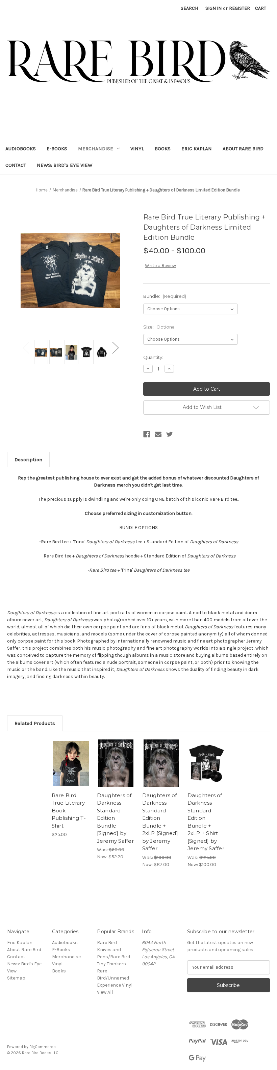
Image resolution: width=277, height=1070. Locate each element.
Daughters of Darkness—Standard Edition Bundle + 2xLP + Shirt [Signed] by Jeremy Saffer (205, 822)
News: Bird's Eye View (64, 165)
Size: (159, 327)
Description (28, 459)
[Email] (158, 434)
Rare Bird (107, 942)
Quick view (70, 755)
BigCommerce (42, 1046)
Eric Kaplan (196, 149)
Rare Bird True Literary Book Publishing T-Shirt (69, 810)
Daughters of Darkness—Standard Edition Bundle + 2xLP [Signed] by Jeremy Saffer (160, 822)
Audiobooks (20, 149)
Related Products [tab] (35, 723)
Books (163, 149)
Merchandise (95, 149)
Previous (25, 347)
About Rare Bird (243, 149)
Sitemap (16, 978)
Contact (15, 165)
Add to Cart (115, 771)
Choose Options (70, 771)
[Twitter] (169, 434)
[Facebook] (146, 434)
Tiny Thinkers (111, 964)
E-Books (57, 149)
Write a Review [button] (160, 265)
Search (189, 8)
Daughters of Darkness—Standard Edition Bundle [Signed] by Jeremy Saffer (115, 818)
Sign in (213, 8)
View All (105, 992)
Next (115, 347)
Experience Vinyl (114, 985)
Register (239, 8)
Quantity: (153, 357)
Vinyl (137, 149)
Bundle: (164, 296)
